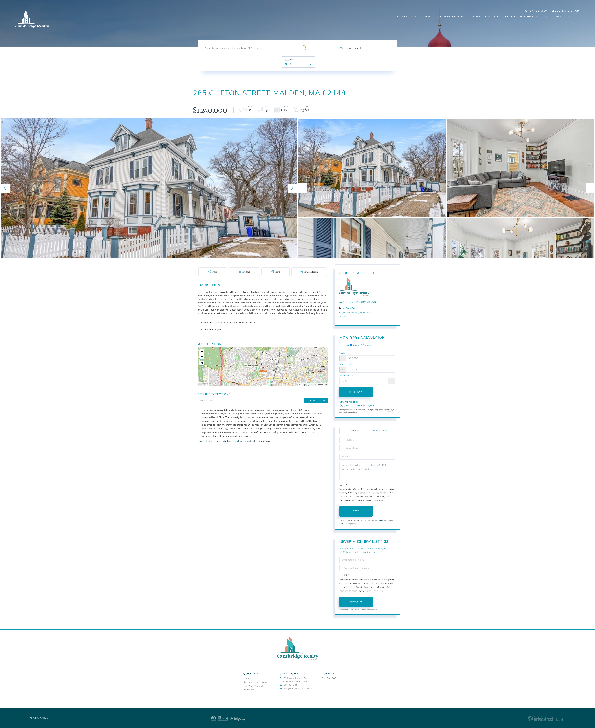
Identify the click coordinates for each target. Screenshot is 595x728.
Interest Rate (346, 375)
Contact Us (344, 317)
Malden (238, 441)
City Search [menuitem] (421, 16)
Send (356, 511)
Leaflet (301, 385)
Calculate (356, 392)
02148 (248, 441)
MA (218, 441)
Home (201, 441)
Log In (559, 10)
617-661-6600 (349, 308)
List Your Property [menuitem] (451, 16)
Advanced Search (351, 48)
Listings (210, 441)
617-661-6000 (537, 10)
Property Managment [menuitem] (256, 682)
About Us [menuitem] (553, 16)
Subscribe (356, 601)
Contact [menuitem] (573, 16)
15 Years (367, 345)
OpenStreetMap (312, 385)
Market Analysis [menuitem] (485, 16)
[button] (304, 48)
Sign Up (573, 10)
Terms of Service (345, 523)
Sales (288, 63)
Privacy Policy (378, 500)
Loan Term (344, 345)
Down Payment (346, 364)
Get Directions (316, 400)
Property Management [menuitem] (522, 16)
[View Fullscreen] (201, 363)
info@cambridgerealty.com (299, 688)
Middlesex (228, 441)
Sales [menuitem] (401, 16)
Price (342, 353)
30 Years (356, 345)
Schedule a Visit (381, 430)
